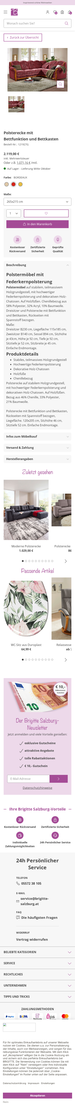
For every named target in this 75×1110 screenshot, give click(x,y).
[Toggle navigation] (5, 12)
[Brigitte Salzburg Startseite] (14, 12)
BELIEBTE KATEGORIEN (20, 952)
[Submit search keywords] (66, 23)
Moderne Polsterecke (26, 546)
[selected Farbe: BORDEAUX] (13, 184)
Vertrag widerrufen (32, 939)
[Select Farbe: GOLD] (20, 184)
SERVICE (9, 963)
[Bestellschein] (62, 12)
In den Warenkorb (39, 224)
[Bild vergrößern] (60, 84)
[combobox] (37, 23)
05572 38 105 (31, 883)
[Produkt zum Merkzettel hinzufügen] (46, 213)
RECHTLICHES (13, 974)
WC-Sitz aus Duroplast (26, 645)
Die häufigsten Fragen (39, 917)
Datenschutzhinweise (37, 788)
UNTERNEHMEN (15, 985)
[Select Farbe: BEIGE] (6, 184)
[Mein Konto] (48, 12)
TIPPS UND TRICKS (17, 997)
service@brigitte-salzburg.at (35, 901)
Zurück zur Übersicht (24, 37)
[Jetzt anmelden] (59, 779)
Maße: (7, 194)
